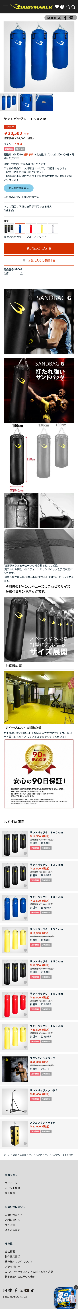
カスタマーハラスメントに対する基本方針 (29, 1271)
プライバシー (12, 1266)
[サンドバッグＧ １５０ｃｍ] (39, 56)
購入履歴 (10, 1193)
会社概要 (10, 1251)
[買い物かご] (67, 6)
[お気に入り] (56, 6)
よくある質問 (12, 1230)
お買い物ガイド (14, 1214)
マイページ (11, 1183)
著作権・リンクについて (19, 1261)
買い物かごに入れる (39, 248)
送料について (12, 1219)
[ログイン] (62, 6)
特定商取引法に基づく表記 (20, 1276)
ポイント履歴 (12, 1188)
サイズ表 (10, 1225)
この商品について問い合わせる (21, 197)
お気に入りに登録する (41, 260)
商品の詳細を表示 (19, 188)
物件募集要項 (12, 1256)
